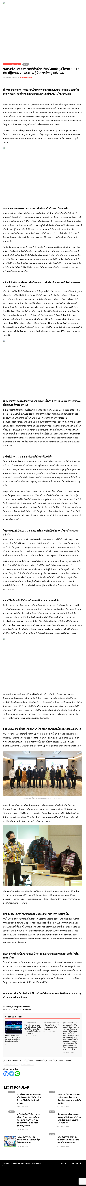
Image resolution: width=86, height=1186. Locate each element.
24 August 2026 (50, 1032)
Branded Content (12, 64)
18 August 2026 (23, 1107)
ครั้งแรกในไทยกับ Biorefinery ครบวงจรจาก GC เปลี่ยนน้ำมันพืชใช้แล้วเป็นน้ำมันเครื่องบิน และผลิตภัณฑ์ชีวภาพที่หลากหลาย (32, 1028)
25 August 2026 (63, 1126)
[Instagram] (69, 1164)
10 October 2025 (31, 1036)
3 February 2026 (12, 1044)
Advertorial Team (26, 77)
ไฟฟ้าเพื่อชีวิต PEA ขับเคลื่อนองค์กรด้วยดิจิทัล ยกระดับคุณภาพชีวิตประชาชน (51, 1026)
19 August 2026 (69, 1052)
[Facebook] (6, 1073)
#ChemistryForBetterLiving (15, 1061)
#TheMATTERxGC (27, 1064)
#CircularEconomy (35, 1061)
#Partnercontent (11, 1064)
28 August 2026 (63, 1107)
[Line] (17, 1073)
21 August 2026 (23, 1129)
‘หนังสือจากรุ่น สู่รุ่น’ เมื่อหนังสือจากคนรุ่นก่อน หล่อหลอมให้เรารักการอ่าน (68, 1140)
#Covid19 (49, 1061)
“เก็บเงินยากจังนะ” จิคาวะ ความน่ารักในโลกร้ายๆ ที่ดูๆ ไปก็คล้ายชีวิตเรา (28, 1140)
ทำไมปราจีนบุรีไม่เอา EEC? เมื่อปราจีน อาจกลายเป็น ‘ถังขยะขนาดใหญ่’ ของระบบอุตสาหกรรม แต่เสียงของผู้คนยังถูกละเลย (28, 1120)
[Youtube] (73, 1164)
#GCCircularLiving (63, 1061)
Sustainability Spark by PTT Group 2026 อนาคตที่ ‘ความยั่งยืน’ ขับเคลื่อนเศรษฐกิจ (13, 1038)
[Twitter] (11, 1073)
